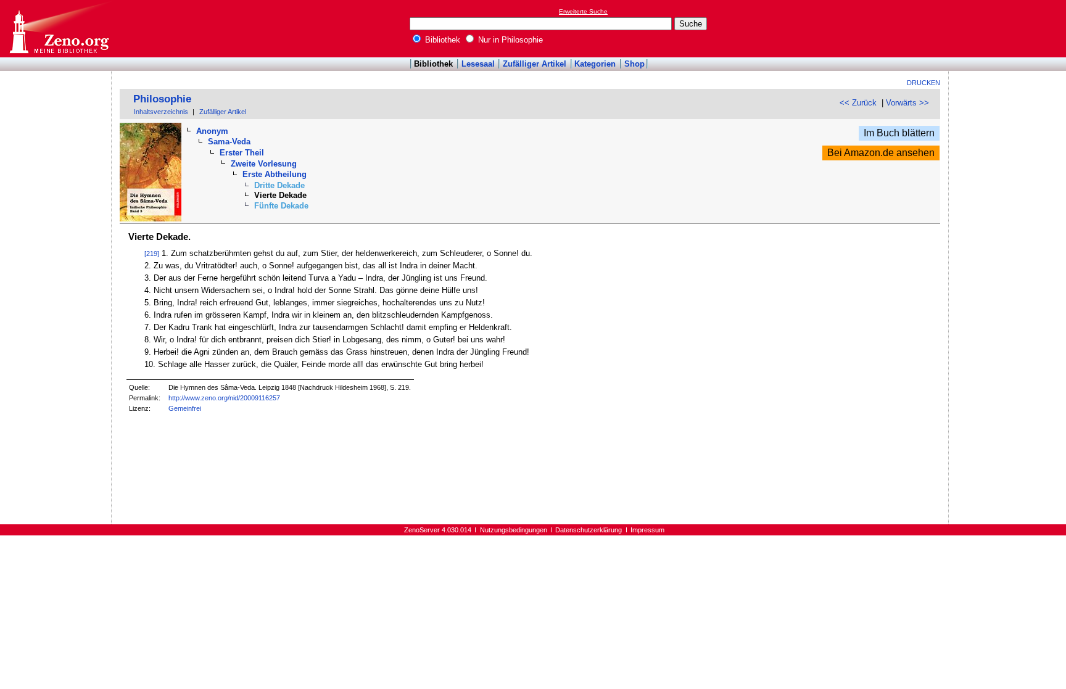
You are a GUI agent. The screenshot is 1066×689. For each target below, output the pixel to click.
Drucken (923, 82)
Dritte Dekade (279, 185)
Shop (634, 63)
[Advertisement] (1009, 28)
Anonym (212, 131)
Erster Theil (242, 152)
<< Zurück (858, 102)
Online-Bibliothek (58, 28)
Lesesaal (478, 63)
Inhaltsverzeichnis (161, 111)
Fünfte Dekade (281, 205)
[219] (151, 253)
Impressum (647, 530)
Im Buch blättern (899, 133)
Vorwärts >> (907, 102)
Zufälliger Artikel (534, 63)
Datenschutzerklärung (588, 530)
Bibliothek (441, 39)
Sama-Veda (229, 141)
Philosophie (162, 99)
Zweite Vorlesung (264, 163)
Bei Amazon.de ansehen (881, 152)
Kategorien (595, 63)
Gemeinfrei (184, 408)
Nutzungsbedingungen (513, 530)
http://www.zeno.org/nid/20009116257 (224, 398)
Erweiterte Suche (583, 11)
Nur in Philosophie (509, 39)
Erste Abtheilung (274, 174)
